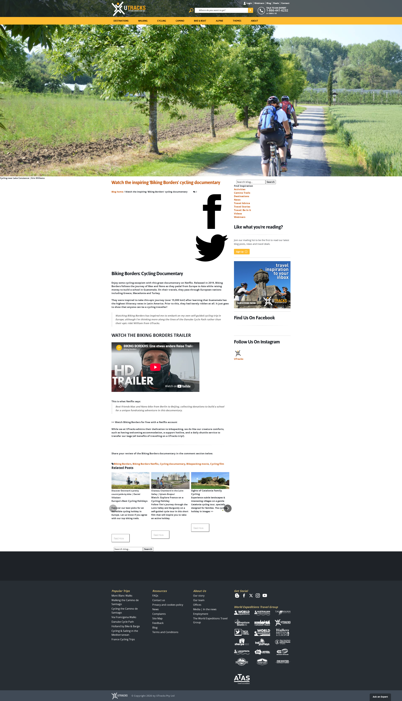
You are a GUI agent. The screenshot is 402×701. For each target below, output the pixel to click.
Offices (197, 604)
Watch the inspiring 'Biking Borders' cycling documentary (165, 182)
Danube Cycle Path (122, 621)
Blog (268, 3)
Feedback (157, 623)
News (237, 199)
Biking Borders (122, 463)
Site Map (157, 618)
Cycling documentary (172, 463)
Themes (237, 21)
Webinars (259, 3)
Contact (285, 3)
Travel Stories (242, 206)
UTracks (238, 359)
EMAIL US (273, 13)
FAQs (155, 595)
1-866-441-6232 (277, 10)
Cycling (161, 21)
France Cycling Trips (123, 639)
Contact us (158, 600)
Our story (198, 595)
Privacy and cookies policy (167, 604)
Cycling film (217, 463)
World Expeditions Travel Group (256, 607)
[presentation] (113, 508)
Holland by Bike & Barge (125, 626)
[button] (223, 510)
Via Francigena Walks (123, 617)
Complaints (159, 614)
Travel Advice (242, 203)
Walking (142, 21)
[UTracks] (128, 8)
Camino (180, 21)
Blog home (117, 191)
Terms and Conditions (165, 632)
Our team (198, 600)
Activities (239, 189)
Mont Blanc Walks (121, 595)
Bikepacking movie (197, 463)
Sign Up (240, 251)
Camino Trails (242, 192)
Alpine (219, 21)
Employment (200, 614)
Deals (276, 3)
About (254, 21)
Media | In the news (205, 609)
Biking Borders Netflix (146, 463)
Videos (238, 213)
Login (249, 3)
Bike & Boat (200, 21)
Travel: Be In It (242, 210)
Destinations (121, 21)
